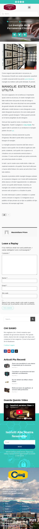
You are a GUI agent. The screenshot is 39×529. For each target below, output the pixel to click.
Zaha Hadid (27, 125)
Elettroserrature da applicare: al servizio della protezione (22, 388)
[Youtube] (18, 2)
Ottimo (25, 526)
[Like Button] (4, 214)
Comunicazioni (13, 21)
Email (4, 285)
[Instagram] (21, 2)
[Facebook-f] (5, 351)
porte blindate (29, 79)
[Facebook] (16, 2)
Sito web (5, 293)
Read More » (15, 367)
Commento (6, 253)
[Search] (32, 319)
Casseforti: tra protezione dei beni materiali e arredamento (23, 372)
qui (13, 130)
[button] (29, 7)
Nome (4, 278)
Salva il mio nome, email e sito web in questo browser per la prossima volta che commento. (18, 303)
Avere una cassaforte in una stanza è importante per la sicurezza (23, 364)
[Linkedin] (23, 2)
